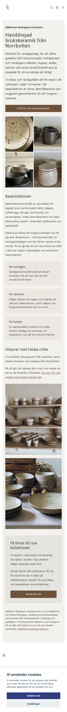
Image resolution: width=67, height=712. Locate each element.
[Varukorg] (57, 7)
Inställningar (33, 704)
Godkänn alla (33, 695)
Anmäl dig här (33, 594)
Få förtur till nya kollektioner (33, 108)
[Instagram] (3, 655)
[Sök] (52, 7)
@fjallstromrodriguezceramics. (33, 629)
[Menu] (63, 7)
